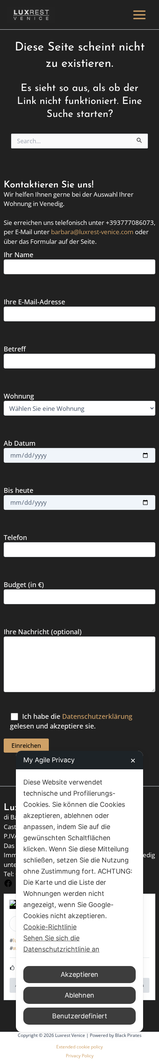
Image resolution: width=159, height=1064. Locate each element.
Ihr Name (18, 254)
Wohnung (19, 396)
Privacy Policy (80, 1055)
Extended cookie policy (79, 1047)
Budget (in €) (24, 584)
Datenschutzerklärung (97, 716)
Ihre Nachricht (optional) (43, 631)
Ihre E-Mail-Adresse (34, 301)
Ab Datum (19, 443)
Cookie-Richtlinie (50, 927)
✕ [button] (133, 761)
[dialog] (79, 891)
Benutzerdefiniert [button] (79, 1016)
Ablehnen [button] (79, 995)
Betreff (15, 348)
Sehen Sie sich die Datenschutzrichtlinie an (61, 943)
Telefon (15, 537)
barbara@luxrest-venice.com (92, 231)
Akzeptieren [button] (79, 974)
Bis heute (18, 490)
